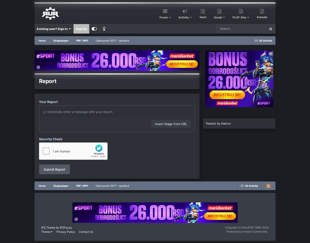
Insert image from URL (171, 124)
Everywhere (252, 28)
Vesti (202, 17)
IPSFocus (66, 227)
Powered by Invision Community (246, 231)
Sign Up (81, 29)
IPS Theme (48, 227)
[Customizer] (94, 29)
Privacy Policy (66, 231)
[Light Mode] (104, 29)
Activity (183, 17)
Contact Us (86, 231)
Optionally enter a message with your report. (79, 112)
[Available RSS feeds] (268, 186)
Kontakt (262, 17)
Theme (46, 231)
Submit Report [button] (54, 169)
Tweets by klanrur (218, 123)
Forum (164, 17)
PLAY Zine (239, 17)
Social (218, 17)
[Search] (271, 29)
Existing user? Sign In (53, 29)
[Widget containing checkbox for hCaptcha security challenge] (73, 151)
